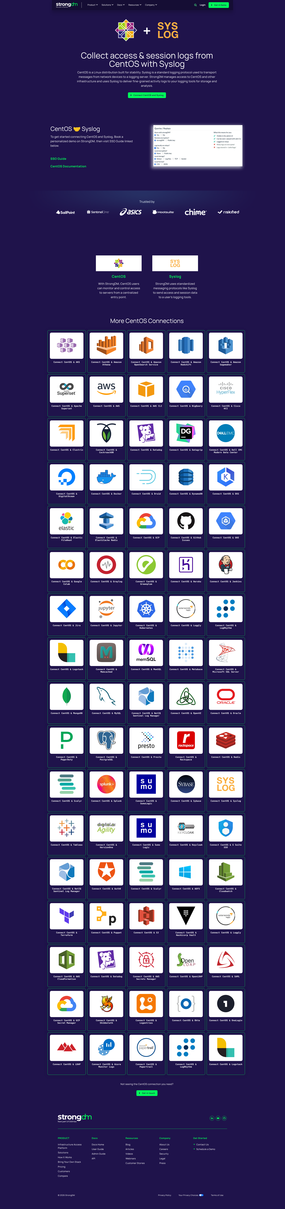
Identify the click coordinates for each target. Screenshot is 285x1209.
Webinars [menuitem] (131, 1158)
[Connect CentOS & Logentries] (146, 1010)
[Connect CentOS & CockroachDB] (106, 439)
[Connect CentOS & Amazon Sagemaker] (226, 351)
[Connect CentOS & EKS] (226, 483)
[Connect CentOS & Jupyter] (106, 615)
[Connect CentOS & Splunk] (106, 790)
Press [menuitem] (162, 1163)
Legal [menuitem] (162, 1158)
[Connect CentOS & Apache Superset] (67, 395)
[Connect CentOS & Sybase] (186, 790)
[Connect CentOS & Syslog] (226, 790)
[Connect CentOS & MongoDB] (67, 702)
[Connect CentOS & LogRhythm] (226, 615)
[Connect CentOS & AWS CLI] (146, 395)
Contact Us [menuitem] (202, 1144)
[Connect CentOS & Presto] (146, 746)
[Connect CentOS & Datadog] (146, 439)
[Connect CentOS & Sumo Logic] (146, 834)
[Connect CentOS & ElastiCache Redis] (106, 527)
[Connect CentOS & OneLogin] (226, 1010)
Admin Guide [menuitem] (98, 1153)
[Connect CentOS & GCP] (146, 527)
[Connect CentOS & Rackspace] (186, 746)
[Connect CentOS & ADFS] (186, 878)
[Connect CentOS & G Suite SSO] (226, 834)
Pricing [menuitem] (61, 1166)
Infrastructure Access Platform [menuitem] (70, 1146)
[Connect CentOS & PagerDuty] (67, 746)
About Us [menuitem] (164, 1144)
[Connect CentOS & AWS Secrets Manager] (146, 966)
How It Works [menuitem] (65, 1157)
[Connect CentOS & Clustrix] (67, 439)
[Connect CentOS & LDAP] (67, 1054)
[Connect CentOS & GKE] (226, 527)
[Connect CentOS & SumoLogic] (146, 790)
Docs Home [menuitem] (98, 1144)
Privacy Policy (164, 1195)
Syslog (175, 276)
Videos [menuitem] (129, 1153)
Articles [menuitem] (130, 1149)
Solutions (106, 5)
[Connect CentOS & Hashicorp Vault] (186, 922)
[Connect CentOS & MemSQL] (146, 659)
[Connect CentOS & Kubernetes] (146, 615)
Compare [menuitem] (63, 1175)
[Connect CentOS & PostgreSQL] (106, 746)
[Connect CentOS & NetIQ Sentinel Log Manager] (146, 702)
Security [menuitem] (164, 1153)
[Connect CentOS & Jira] (67, 615)
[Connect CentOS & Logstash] (67, 659)
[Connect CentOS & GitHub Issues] (186, 527)
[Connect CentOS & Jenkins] (226, 571)
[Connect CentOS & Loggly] (186, 615)
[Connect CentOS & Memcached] (106, 659)
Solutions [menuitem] (63, 1152)
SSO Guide (58, 159)
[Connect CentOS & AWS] (106, 395)
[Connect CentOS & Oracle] (226, 702)
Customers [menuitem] (64, 1171)
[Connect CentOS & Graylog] (106, 571)
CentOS (119, 276)
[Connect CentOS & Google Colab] (67, 571)
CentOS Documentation (68, 166)
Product (91, 5)
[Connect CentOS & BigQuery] (186, 395)
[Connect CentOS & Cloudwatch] (226, 878)
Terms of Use (217, 1195)
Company (150, 5)
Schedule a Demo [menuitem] (205, 1149)
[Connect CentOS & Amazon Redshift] (186, 351)
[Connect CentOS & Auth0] (106, 878)
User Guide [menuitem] (98, 1149)
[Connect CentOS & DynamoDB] (186, 483)
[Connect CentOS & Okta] (186, 1010)
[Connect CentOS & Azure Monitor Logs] (106, 1054)
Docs (119, 5)
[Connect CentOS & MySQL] (106, 702)
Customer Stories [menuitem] (135, 1163)
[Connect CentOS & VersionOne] (106, 834)
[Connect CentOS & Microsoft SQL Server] (226, 659)
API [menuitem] (93, 1158)
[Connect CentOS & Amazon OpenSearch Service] (146, 351)
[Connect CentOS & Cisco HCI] (226, 395)
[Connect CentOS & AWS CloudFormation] (67, 966)
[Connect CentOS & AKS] (67, 351)
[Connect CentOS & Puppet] (106, 922)
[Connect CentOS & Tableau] (67, 834)
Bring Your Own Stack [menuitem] (69, 1161)
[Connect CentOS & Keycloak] (186, 834)
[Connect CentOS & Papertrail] (146, 1054)
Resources (133, 5)
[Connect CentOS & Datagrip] (186, 439)
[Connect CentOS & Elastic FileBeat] (67, 527)
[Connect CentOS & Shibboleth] (106, 1010)
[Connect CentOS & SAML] (226, 966)
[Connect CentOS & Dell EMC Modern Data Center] (226, 439)
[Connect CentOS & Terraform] (67, 922)
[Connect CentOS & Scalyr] (67, 790)
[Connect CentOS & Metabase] (186, 659)
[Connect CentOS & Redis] (226, 746)
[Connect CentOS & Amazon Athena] (106, 351)
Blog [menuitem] (128, 1144)
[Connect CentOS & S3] (146, 922)
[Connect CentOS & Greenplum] (146, 571)
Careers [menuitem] (163, 1149)
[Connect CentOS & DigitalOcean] (67, 483)
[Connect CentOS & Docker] (106, 483)
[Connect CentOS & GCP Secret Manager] (67, 1010)
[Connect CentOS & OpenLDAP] (186, 966)
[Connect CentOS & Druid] (146, 483)
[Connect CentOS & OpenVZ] (186, 702)
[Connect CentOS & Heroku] (186, 571)
